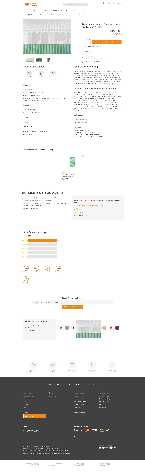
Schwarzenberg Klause (56, 464)
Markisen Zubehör (57, 10)
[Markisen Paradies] (34, 4)
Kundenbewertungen (79, 412)
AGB (25, 407)
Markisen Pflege (103, 404)
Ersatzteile (69, 10)
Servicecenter (77, 410)
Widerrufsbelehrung (29, 396)
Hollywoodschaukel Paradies (32, 464)
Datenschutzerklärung (29, 399)
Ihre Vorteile (52, 399)
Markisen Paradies (34, 14)
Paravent (35, 10)
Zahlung (26, 401)
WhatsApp (79, 209)
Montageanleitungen (79, 404)
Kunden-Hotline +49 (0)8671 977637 (89, 205)
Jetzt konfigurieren (31, 330)
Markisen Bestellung (104, 399)
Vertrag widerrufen (29, 416)
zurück (26, 14)
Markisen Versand (104, 401)
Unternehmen (52, 396)
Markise (27, 10)
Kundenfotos (77, 407)
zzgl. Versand (118, 35)
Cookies (26, 412)
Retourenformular (79, 399)
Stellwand (45, 10)
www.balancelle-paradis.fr (104, 464)
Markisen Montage (104, 396)
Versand (26, 404)
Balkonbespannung (54, 14)
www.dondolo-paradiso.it (79, 464)
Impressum (27, 410)
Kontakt (76, 396)
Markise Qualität (103, 407)
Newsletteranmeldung (80, 401)
